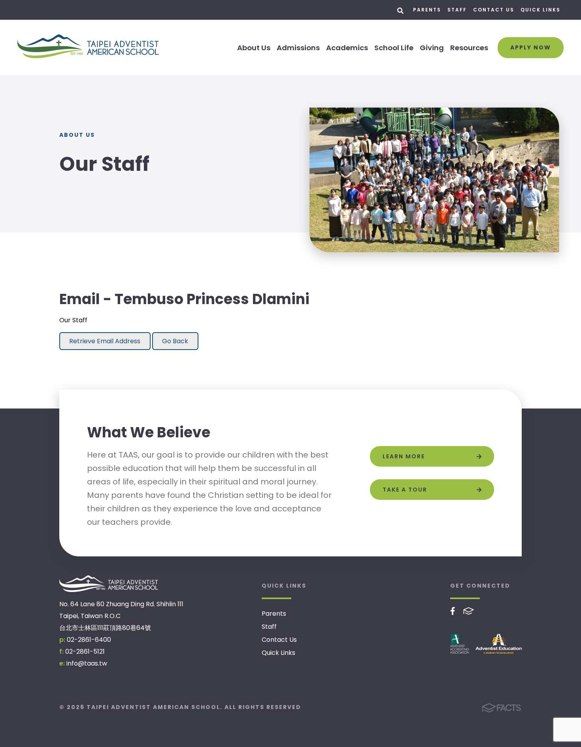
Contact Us (493, 9)
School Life (393, 48)
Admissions (298, 48)
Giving (432, 48)
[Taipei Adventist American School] (108, 583)
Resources (469, 48)
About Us (253, 48)
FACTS (468, 611)
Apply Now (530, 47)
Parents (427, 9)
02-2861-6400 (89, 639)
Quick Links (540, 9)
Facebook (452, 611)
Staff (457, 9)
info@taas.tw (86, 663)
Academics (347, 48)
